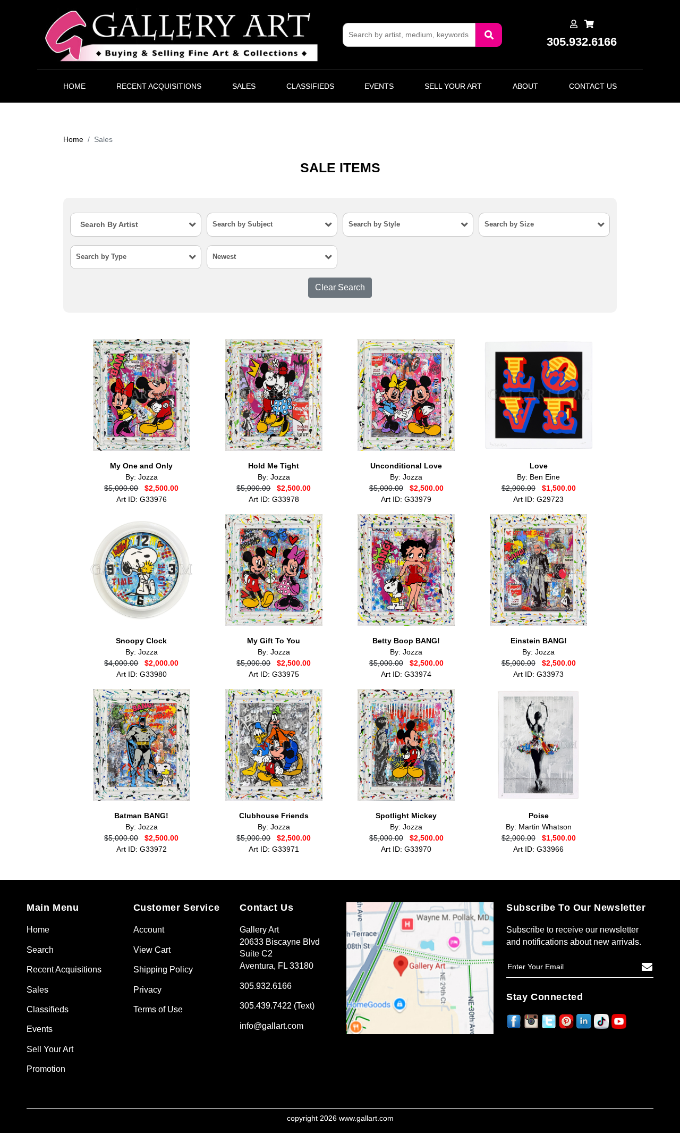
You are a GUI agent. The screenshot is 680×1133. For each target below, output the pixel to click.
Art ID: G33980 (141, 674)
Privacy (147, 989)
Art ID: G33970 (406, 849)
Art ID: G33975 (274, 674)
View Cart (152, 949)
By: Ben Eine (538, 477)
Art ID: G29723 (538, 499)
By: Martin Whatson (539, 827)
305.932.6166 (266, 986)
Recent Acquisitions (158, 86)
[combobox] (135, 225)
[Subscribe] (647, 967)
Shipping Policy (163, 969)
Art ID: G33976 (141, 499)
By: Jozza (141, 477)
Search (40, 949)
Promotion (46, 1068)
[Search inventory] (488, 35)
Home (74, 86)
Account (148, 929)
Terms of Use (158, 1009)
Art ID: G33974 (406, 674)
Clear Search (340, 287)
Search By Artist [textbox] (109, 224)
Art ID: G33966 (538, 849)
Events (379, 86)
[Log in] (573, 24)
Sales (244, 86)
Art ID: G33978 (274, 499)
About (525, 86)
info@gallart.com (271, 1025)
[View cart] (589, 24)
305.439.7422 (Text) (277, 1005)
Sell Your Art (453, 86)
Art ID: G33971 (274, 849)
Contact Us (593, 86)
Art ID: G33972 (141, 849)
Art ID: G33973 (538, 674)
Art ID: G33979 (406, 499)
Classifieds (310, 86)
